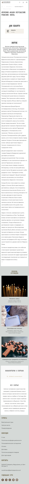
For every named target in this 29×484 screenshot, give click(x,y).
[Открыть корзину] (16, 2)
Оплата (3, 446)
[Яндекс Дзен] (17, 480)
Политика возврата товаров (10, 452)
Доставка (4, 449)
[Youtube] (13, 480)
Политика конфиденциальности (11, 440)
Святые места (5, 425)
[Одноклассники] (10, 480)
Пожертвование (6, 428)
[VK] (6, 480)
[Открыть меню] (26, 2)
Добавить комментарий (15, 376)
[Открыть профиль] (23, 2)
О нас (3, 437)
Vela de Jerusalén (5, 2)
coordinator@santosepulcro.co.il (11, 470)
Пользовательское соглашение (11, 443)
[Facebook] (2, 480)
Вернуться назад (7, 8)
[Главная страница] (2, 6)
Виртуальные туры (7, 422)
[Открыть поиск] (19, 2)
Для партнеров (6, 455)
